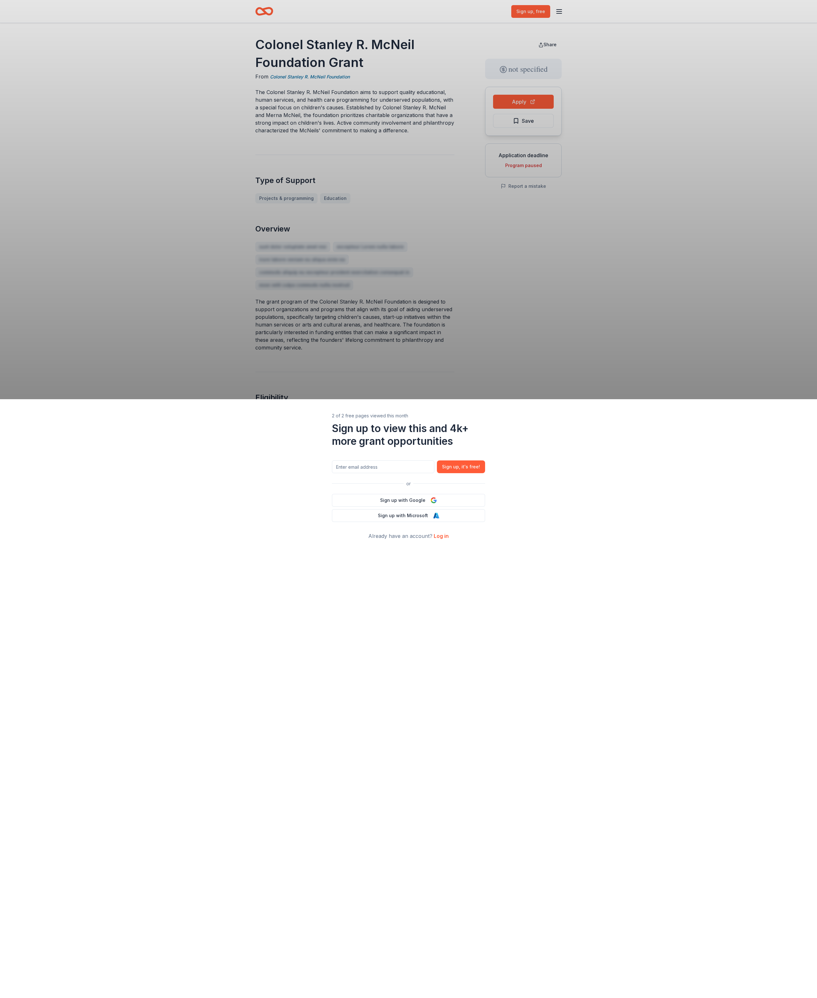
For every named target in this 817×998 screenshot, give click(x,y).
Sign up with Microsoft (403, 515)
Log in (441, 536)
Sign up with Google (402, 500)
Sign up (461, 466)
